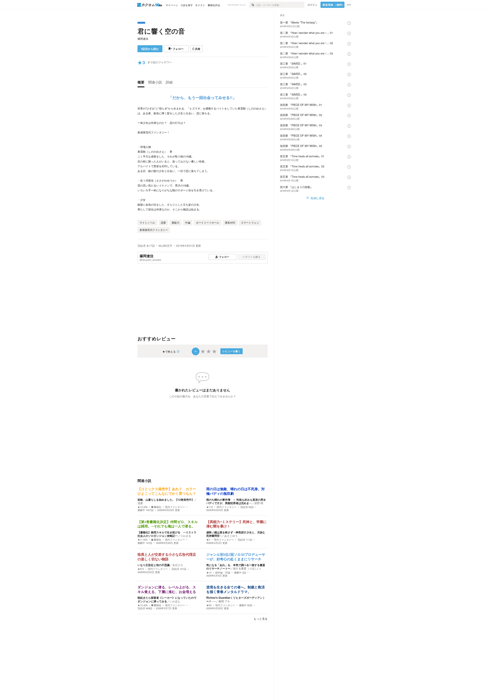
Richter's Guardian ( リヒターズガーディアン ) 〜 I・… (235, 599)
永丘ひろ (177, 565)
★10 (208, 572)
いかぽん (175, 601)
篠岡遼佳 (143, 39)
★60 (208, 605)
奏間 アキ (224, 601)
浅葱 (140, 503)
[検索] (252, 5)
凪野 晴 (258, 503)
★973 (141, 568)
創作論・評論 (222, 572)
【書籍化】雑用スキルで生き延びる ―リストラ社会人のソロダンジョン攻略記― (167, 534)
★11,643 (142, 539)
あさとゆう (231, 536)
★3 (208, 539)
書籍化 (157, 507)
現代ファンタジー (175, 507)
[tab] (142, 83)
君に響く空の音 (161, 31)
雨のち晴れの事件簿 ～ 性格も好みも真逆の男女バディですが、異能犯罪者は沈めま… (236, 501)
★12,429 (142, 605)
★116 (209, 507)
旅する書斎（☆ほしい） (247, 568)
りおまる (185, 536)
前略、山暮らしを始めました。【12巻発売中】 (166, 499)
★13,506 (142, 507)
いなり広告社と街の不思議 (154, 565)
